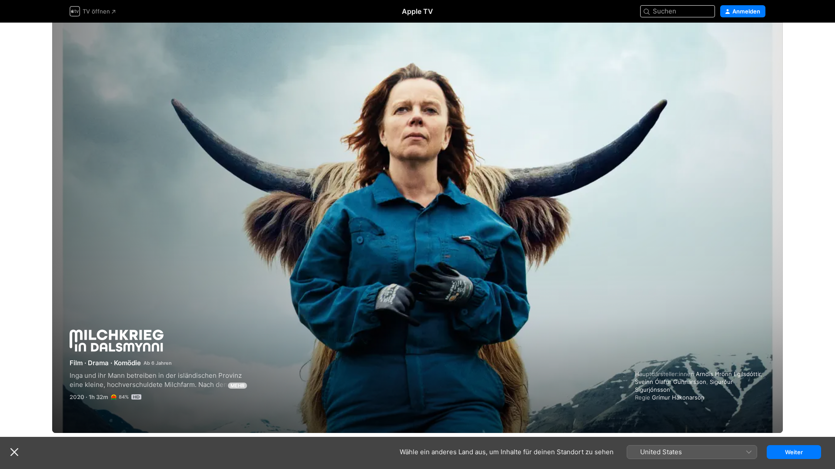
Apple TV (417, 11)
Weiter (794, 452)
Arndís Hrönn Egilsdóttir (728, 373)
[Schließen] (14, 452)
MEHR (237, 386)
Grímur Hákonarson (678, 397)
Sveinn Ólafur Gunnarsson (670, 381)
